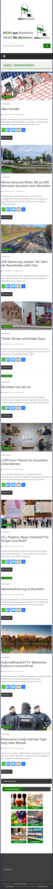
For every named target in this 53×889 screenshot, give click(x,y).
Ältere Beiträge (10, 781)
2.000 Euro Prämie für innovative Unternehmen (24, 462)
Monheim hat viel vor (16, 387)
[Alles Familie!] (26, 86)
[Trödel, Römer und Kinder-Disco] (26, 315)
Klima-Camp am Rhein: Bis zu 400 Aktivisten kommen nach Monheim (25, 184)
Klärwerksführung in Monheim (22, 589)
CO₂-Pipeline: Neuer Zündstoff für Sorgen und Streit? (25, 539)
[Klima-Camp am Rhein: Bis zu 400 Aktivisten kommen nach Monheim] (26, 159)
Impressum (7, 869)
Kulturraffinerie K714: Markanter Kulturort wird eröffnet (23, 664)
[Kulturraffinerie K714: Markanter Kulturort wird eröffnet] (26, 639)
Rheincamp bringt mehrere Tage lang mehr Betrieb (23, 741)
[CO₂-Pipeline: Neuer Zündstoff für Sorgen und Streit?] (26, 514)
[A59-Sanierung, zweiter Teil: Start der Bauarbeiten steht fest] (26, 238)
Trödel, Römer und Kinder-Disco (23, 339)
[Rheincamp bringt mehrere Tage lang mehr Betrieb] (26, 716)
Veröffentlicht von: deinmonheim (13, 114)
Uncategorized (6, 97)
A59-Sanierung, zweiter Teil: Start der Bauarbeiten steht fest (24, 263)
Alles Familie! (10, 109)
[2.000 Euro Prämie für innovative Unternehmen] (26, 437)
